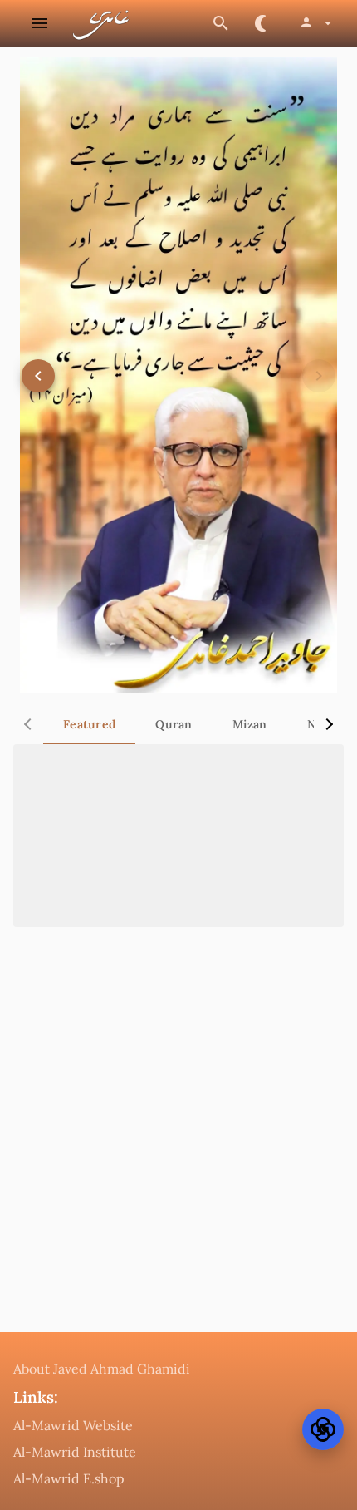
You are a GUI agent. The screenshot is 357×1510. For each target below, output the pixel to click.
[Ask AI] (323, 1429)
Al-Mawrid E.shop (69, 1478)
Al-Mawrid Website (73, 1425)
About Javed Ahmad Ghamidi (101, 1368)
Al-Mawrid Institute (74, 1451)
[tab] (89, 724)
